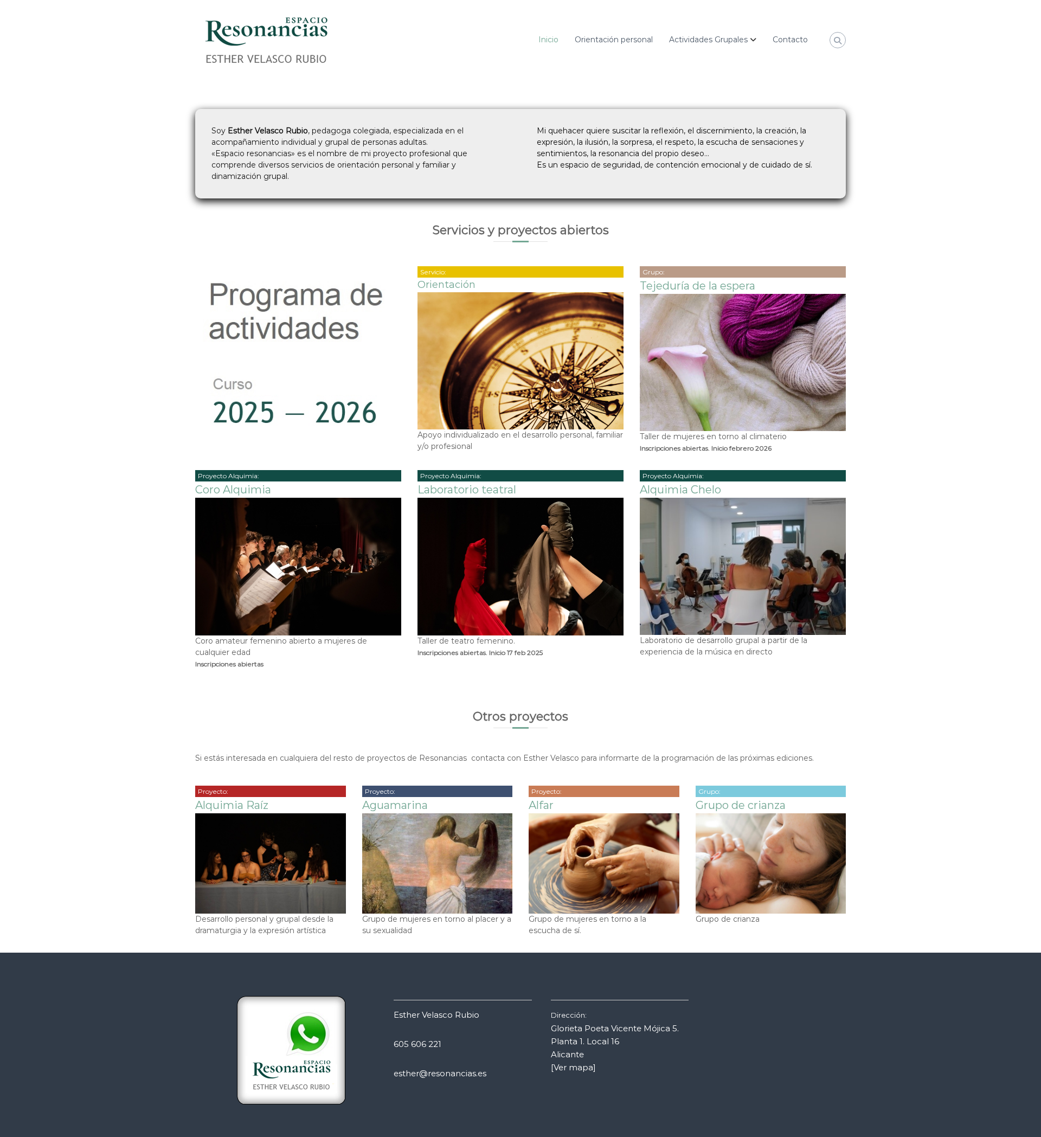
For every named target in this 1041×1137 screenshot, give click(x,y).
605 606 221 (417, 1044)
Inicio (548, 39)
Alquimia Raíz (231, 805)
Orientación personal (614, 39)
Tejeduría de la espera (697, 285)
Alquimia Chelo (680, 489)
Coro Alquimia (233, 489)
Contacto (790, 39)
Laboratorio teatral (466, 489)
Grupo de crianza (741, 805)
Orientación (446, 285)
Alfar (541, 805)
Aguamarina (395, 805)
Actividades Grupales (708, 39)
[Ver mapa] (573, 1067)
